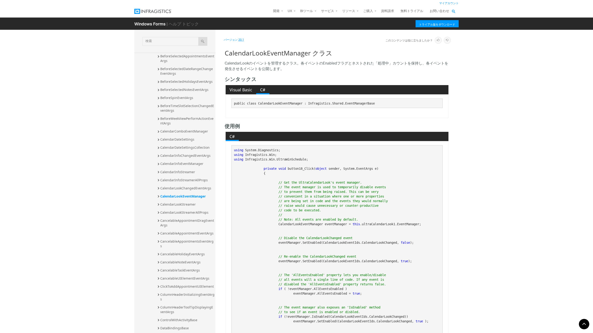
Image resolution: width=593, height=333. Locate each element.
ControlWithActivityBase (178, 320)
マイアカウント (449, 3)
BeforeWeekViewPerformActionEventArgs (187, 120)
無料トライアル (412, 11)
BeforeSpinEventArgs (176, 98)
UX (290, 11)
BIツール (306, 11)
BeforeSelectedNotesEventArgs (184, 89)
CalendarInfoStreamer (177, 172)
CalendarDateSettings (177, 139)
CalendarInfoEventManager (181, 163)
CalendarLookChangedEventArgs (185, 188)
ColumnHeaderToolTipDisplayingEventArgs (186, 309)
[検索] (202, 41)
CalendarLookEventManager (183, 196)
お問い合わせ (439, 11)
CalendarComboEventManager (184, 131)
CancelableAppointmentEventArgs (187, 233)
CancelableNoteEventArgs (180, 262)
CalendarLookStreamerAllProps (184, 212)
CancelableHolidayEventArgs (182, 254)
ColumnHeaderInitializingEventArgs (187, 296)
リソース (348, 11)
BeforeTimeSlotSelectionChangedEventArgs (187, 108)
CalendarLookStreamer (178, 204)
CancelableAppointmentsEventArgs (187, 243)
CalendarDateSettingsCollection (185, 147)
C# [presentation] (262, 89)
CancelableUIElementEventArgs (184, 278)
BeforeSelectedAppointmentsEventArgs (187, 58)
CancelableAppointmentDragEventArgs (187, 222)
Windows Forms (150, 23)
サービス (327, 11)
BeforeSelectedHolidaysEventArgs (186, 81)
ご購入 (368, 11)
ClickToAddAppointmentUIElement (187, 286)
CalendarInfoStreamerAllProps (184, 180)
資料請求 (387, 11)
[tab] (241, 89)
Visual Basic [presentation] (241, 89)
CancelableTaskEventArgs (180, 270)
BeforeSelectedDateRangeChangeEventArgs (186, 71)
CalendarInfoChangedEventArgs (185, 155)
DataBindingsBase (174, 328)
